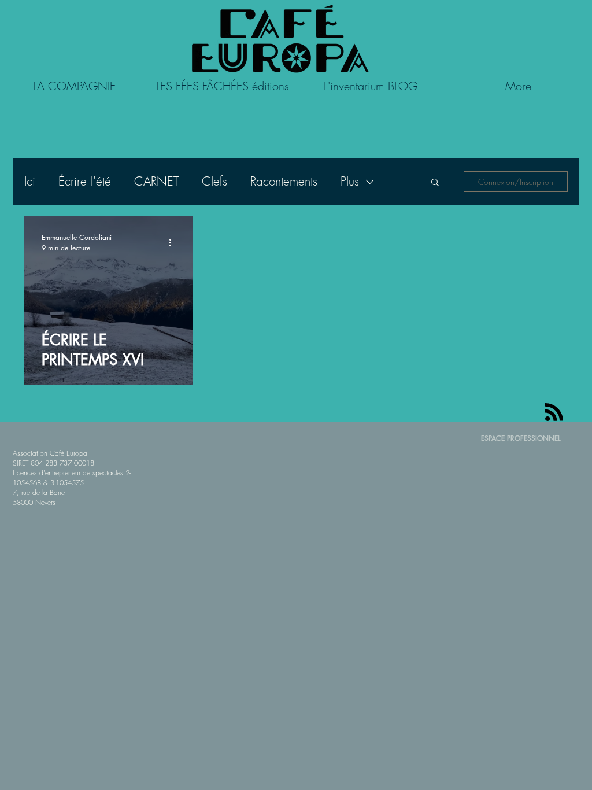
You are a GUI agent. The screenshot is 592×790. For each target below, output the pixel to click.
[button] (435, 183)
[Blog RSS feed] (554, 412)
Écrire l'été (84, 181)
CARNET (156, 181)
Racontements (283, 181)
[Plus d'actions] (174, 242)
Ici (29, 181)
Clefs (214, 181)
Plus (350, 181)
